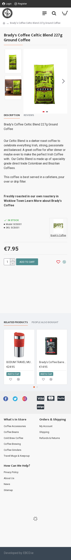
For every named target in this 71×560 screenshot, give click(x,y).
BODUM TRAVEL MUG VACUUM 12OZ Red (20, 362)
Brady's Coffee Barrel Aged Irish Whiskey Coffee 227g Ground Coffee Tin (52, 362)
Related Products (16, 322)
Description (12, 115)
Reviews (29, 115)
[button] (27, 81)
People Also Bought (45, 322)
